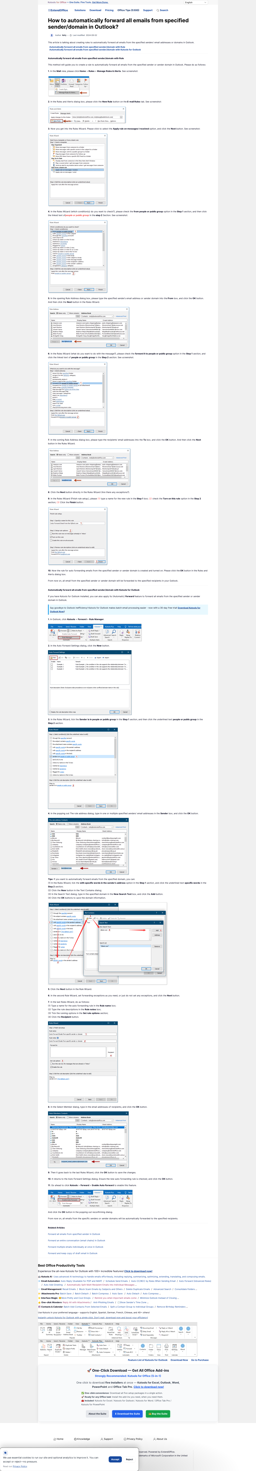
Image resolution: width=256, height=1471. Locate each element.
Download (95, 10)
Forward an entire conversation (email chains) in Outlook (76, 1240)
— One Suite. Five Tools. (78, 2)
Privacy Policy (135, 1439)
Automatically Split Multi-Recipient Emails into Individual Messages (100, 1284)
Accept (115, 1459)
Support (148, 10)
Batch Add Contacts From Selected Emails (85, 1306)
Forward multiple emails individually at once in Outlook (75, 1247)
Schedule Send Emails (117, 1281)
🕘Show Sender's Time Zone (131, 1302)
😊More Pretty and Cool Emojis (75, 1298)
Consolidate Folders (185, 1289)
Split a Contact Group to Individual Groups (131, 1306)
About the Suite (97, 1413)
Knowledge (83, 1439)
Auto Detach (133, 1293)
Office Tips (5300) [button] (128, 10)
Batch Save (65, 1293)
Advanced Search (162, 1289)
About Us (162, 1439)
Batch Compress (100, 1293)
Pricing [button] (109, 10)
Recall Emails (69, 1289)
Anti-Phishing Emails (103, 1302)
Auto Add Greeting (53, 1284)
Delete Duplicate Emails (138, 1289)
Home (60, 1439)
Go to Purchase (200, 1360)
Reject (129, 1459)
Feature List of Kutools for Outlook (147, 1360)
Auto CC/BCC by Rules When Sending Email (153, 1281)
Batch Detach (82, 1293)
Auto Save (117, 1293)
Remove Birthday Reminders (171, 1306)
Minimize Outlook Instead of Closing (158, 1298)
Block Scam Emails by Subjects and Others (101, 1289)
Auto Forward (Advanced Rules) (195, 1281)
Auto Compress (151, 1293)
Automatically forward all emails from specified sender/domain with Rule (87, 47)
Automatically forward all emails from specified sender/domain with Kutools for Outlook (95, 49)
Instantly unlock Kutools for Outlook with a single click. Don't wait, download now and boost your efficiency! (93, 1317)
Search (164, 10)
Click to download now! (138, 1271)
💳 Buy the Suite (158, 1413)
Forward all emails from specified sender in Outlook (74, 1234)
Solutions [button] (80, 10)
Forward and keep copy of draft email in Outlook (72, 1253)
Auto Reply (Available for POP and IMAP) (81, 1281)
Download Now (179, 1360)
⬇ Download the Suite (127, 1413)
